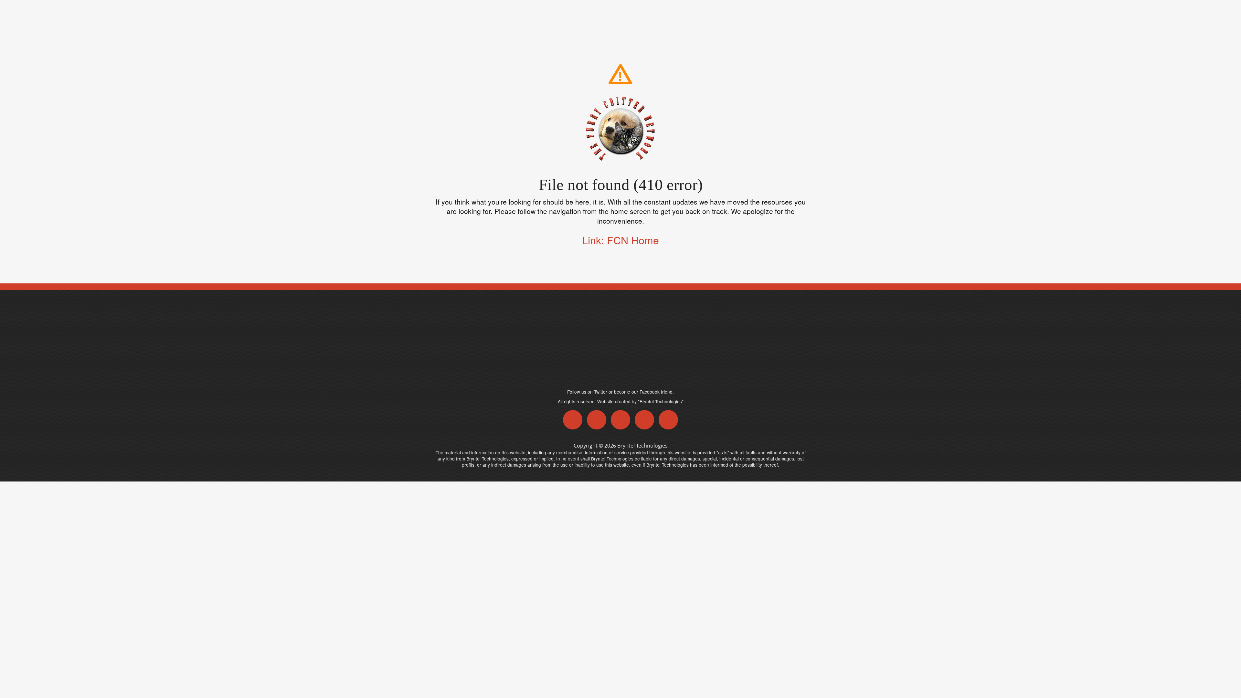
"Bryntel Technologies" (661, 401)
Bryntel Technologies (642, 445)
